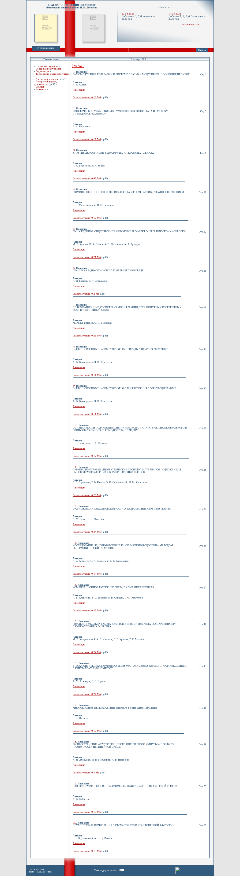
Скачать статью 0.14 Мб (87, 574)
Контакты (41, 89)
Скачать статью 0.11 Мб (87, 375)
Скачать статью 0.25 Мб (87, 610)
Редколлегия (42, 71)
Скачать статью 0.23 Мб (87, 335)
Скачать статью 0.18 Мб (87, 851)
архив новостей (190, 24)
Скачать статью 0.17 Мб (87, 139)
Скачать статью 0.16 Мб (87, 97)
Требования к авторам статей (52, 74)
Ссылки (40, 86)
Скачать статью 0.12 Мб (87, 218)
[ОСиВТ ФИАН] (122, 870)
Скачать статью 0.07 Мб (87, 178)
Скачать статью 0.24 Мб (87, 532)
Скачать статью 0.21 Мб (87, 257)
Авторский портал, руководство (45, 82)
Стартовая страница (47, 66)
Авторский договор (47, 79)
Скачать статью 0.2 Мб (86, 293)
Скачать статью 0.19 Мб (87, 812)
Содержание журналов (48, 68)
